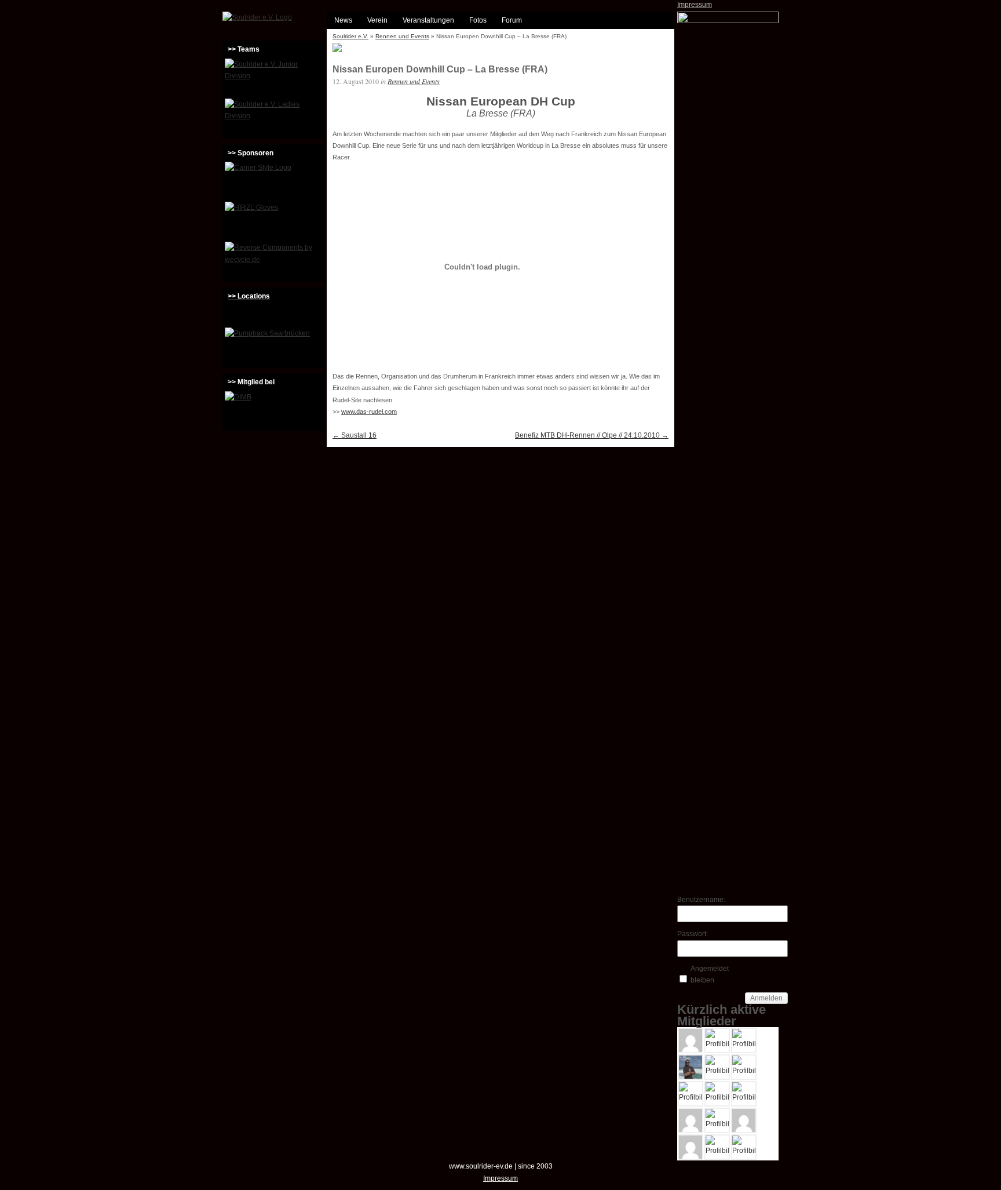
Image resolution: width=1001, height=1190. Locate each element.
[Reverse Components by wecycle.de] (273, 260)
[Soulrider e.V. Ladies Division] (273, 117)
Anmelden (766, 998)
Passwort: (692, 934)
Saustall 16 (355, 435)
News (343, 20)
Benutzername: (697, 900)
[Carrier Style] (273, 180)
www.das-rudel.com (369, 411)
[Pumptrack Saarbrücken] (273, 346)
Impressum (694, 4)
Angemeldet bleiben (710, 974)
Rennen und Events (402, 36)
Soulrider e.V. (350, 36)
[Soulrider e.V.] (257, 17)
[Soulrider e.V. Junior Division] (273, 77)
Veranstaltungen (428, 20)
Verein (377, 20)
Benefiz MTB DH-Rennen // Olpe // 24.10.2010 (591, 435)
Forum (512, 20)
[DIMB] (273, 409)
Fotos (478, 20)
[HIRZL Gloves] (273, 220)
